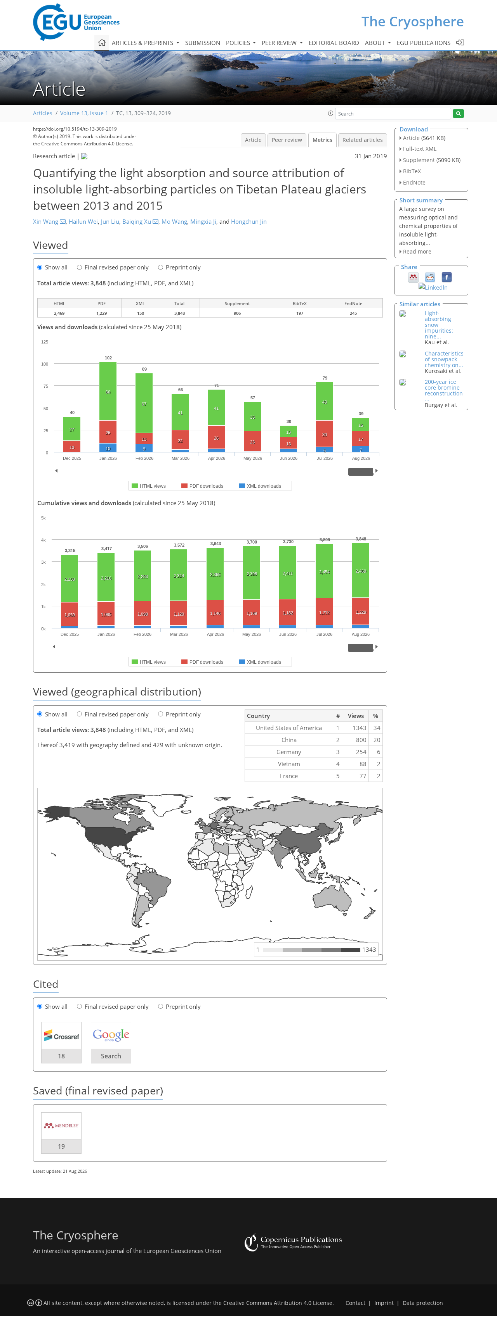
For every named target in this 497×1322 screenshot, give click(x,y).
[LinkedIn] (433, 286)
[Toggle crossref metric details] (61, 1035)
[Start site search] (458, 113)
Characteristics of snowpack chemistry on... (444, 359)
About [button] (375, 43)
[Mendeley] (413, 277)
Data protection (423, 1303)
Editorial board (334, 43)
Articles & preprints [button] (143, 43)
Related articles (362, 139)
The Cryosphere (412, 21)
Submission (202, 43)
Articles (42, 113)
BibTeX (412, 171)
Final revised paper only (117, 267)
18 (61, 1056)
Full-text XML (419, 148)
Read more (417, 251)
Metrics (322, 139)
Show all (56, 267)
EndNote (414, 182)
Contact (355, 1303)
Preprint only (183, 267)
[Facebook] (446, 277)
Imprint (384, 1303)
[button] (331, 113)
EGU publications (423, 43)
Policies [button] (239, 43)
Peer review (287, 139)
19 (61, 1146)
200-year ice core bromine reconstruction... (444, 390)
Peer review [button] (280, 43)
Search (111, 1056)
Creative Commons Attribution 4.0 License (277, 1303)
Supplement (419, 160)
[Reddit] (430, 277)
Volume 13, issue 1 (84, 113)
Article (253, 139)
